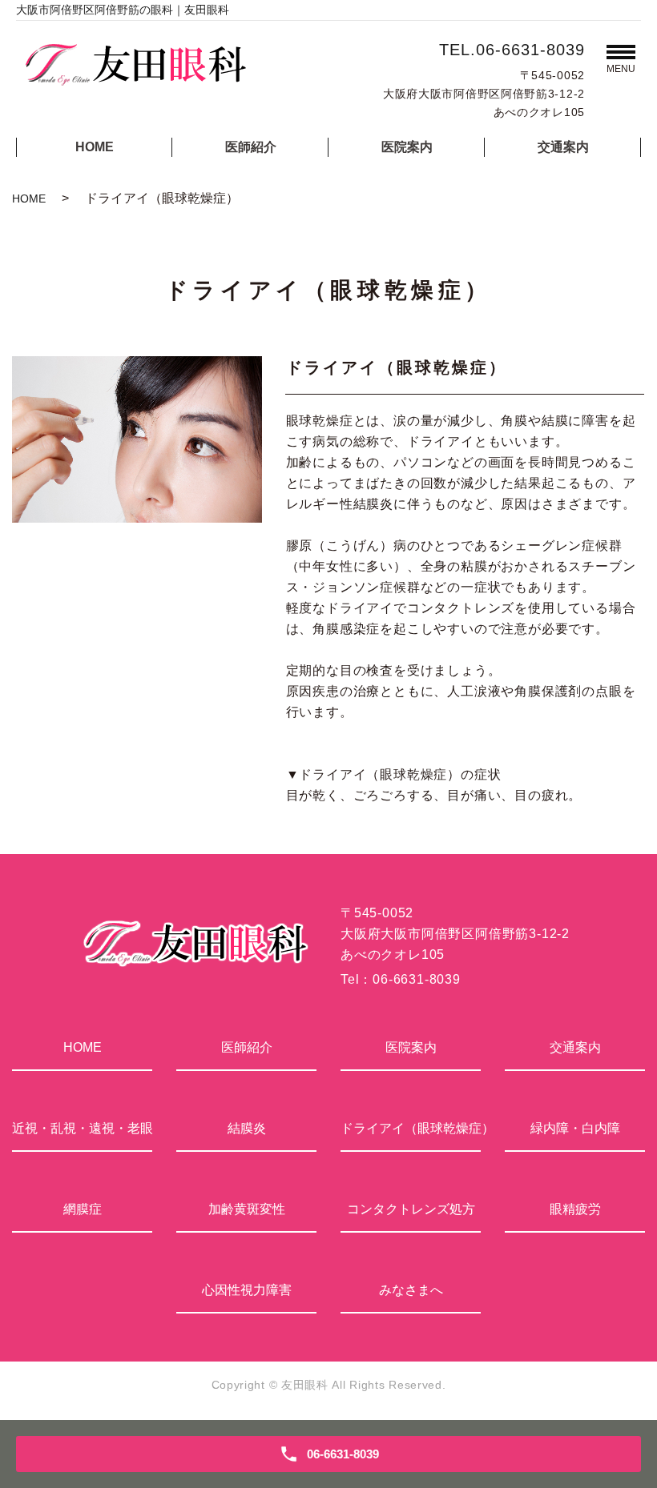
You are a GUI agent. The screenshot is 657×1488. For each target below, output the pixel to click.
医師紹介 (250, 147)
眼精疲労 (575, 1209)
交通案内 (563, 147)
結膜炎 (247, 1128)
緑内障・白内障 (575, 1128)
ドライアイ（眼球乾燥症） (411, 1128)
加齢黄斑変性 (246, 1209)
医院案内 (407, 147)
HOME (94, 147)
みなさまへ (411, 1290)
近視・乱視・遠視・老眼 (82, 1128)
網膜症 (82, 1209)
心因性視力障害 (247, 1290)
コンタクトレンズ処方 (411, 1209)
